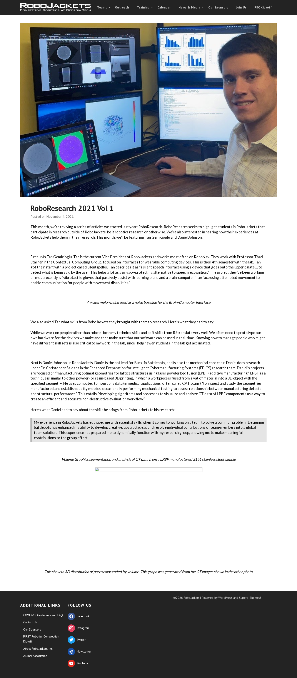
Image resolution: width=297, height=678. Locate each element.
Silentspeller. (97, 267)
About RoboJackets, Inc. (38, 649)
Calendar (164, 7)
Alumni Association (35, 656)
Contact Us (30, 622)
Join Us (241, 7)
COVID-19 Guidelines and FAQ (43, 615)
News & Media (189, 7)
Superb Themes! (250, 598)
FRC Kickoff (263, 7)
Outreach (122, 7)
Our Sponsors (218, 7)
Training (143, 7)
